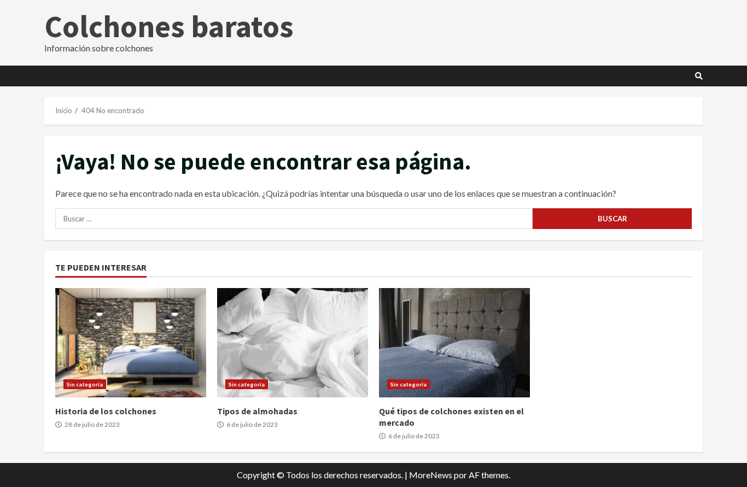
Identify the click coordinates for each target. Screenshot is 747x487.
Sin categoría (85, 384)
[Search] (699, 76)
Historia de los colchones (130, 342)
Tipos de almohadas (292, 342)
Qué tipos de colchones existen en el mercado (454, 342)
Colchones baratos (169, 26)
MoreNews (430, 475)
